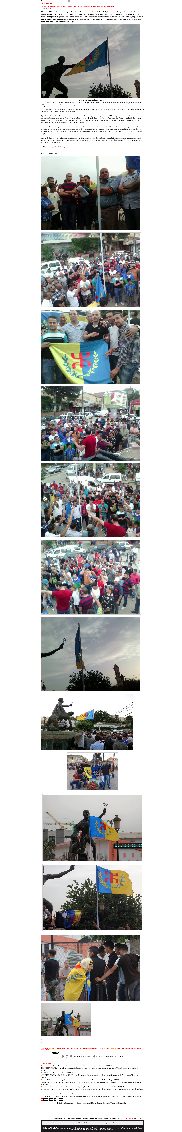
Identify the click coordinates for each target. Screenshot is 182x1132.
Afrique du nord (69, 1103)
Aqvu (54, 1048)
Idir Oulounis (90, 1048)
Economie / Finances (110, 1103)
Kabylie (112, 1048)
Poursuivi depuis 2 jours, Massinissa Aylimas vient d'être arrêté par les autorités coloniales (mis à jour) (73, 1066)
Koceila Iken (118, 1048)
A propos (108, 1123)
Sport (94, 1103)
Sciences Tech (122, 1103)
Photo (80, 1123)
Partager (120, 1056)
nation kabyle (138, 1048)
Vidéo (86, 1123)
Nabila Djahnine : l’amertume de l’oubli (53, 1073)
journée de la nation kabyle (101, 1048)
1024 (60, 1099)
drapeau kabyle (61, 1048)
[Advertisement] (65, 1111)
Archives (53, 1123)
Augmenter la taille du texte (82, 1056)
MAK (123, 1048)
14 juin (46, 1048)
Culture (99, 1103)
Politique (78, 1103)
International (87, 1103)
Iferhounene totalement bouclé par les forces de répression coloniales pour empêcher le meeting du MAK (74, 1094)
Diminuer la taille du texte (104, 1056)
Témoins (116, 1123)
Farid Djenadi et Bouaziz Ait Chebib (76, 1048)
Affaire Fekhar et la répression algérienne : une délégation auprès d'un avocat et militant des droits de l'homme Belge (77, 1080)
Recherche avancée (47, 3)
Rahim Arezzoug (45, 1049)
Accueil (46, 1123)
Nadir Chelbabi (129, 1048)
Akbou (51, 1048)
